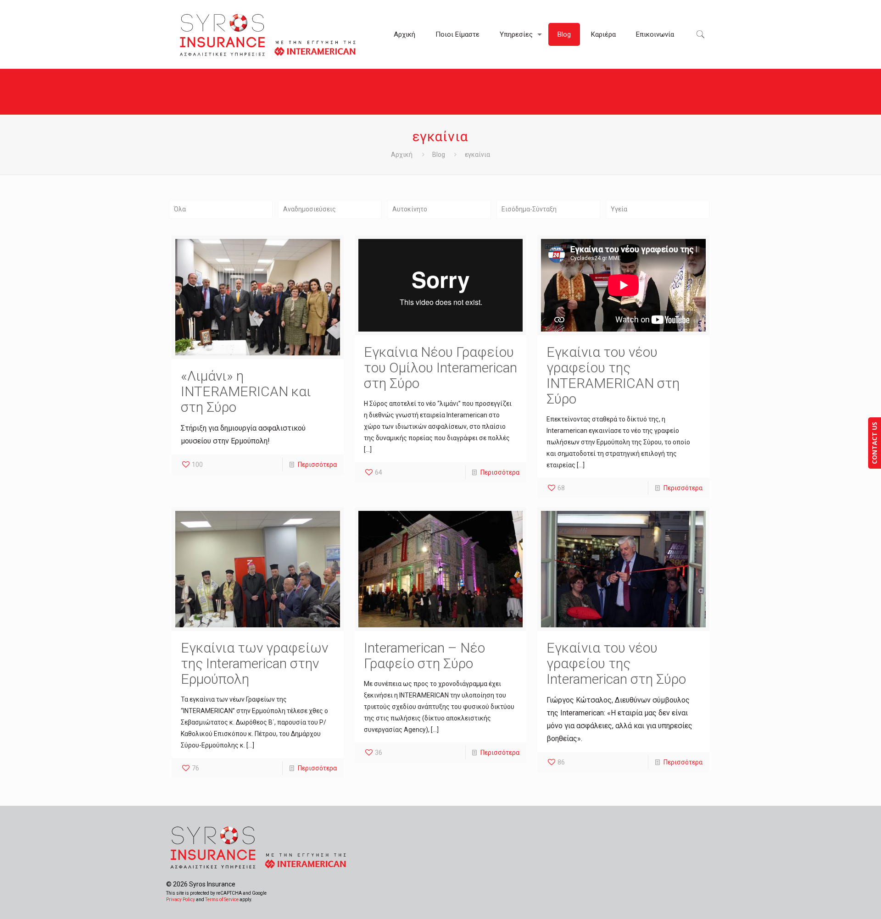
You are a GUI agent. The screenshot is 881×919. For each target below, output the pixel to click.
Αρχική (402, 154)
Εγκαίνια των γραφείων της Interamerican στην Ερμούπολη (254, 663)
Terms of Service (222, 899)
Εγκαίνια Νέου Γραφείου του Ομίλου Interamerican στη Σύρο (440, 367)
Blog (438, 154)
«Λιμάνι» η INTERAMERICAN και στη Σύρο (246, 391)
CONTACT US (874, 443)
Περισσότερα (317, 464)
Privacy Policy (180, 899)
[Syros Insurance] (268, 34)
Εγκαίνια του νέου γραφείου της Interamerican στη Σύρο (616, 663)
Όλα (180, 209)
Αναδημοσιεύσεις (309, 209)
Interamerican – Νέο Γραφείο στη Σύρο (424, 655)
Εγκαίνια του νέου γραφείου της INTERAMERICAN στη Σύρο (613, 375)
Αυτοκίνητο (409, 209)
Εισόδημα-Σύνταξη (529, 209)
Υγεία (619, 209)
